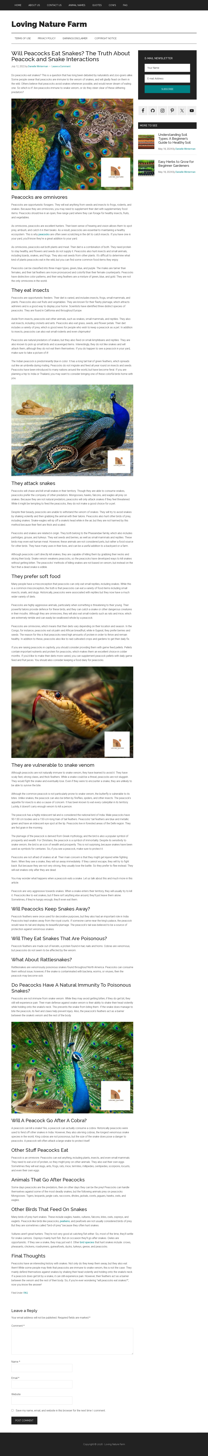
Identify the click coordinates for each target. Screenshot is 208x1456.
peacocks (44, 234)
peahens (65, 1221)
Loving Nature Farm (49, 24)
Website (16, 1394)
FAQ (26, 1293)
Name (15, 1361)
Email (15, 1378)
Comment (18, 1325)
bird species (87, 1242)
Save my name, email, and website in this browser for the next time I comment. (61, 1410)
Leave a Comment (61, 66)
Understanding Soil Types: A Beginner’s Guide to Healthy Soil (174, 138)
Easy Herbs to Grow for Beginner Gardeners (176, 164)
